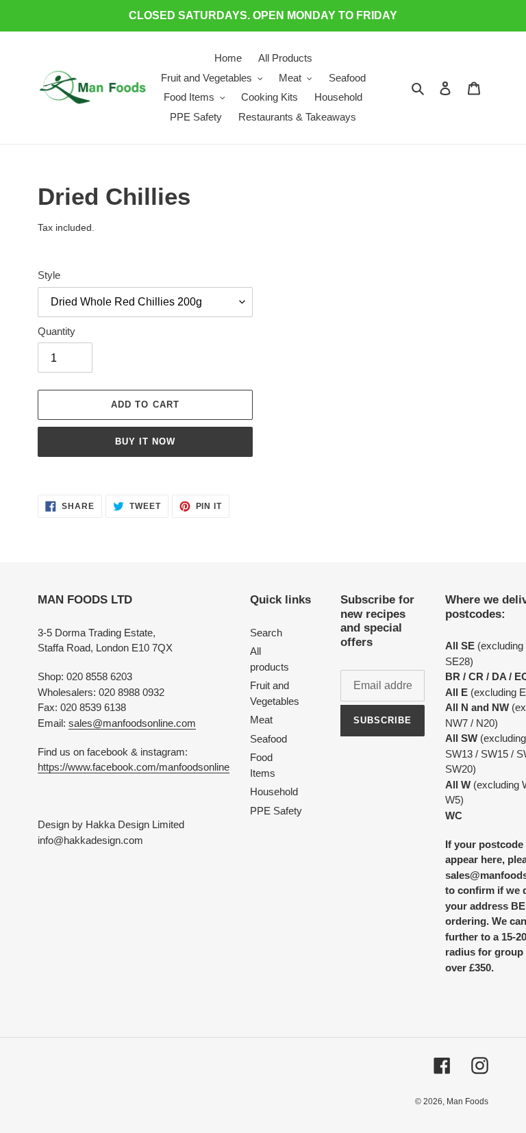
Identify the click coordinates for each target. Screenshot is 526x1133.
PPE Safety (276, 811)
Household (274, 791)
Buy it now (145, 441)
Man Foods (467, 1101)
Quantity (56, 331)
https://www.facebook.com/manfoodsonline (133, 767)
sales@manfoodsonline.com (132, 723)
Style (49, 275)
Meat (261, 719)
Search (266, 632)
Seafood (268, 739)
